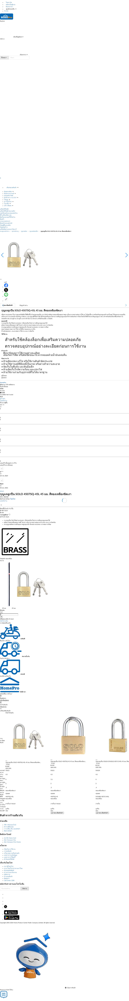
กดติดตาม (11, 384)
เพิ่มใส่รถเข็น (4, 621)
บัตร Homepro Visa (10, 840)
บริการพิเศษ (7, 205)
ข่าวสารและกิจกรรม (10, 872)
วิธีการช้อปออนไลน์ (10, 825)
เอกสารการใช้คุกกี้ (9, 857)
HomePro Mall (8, 195)
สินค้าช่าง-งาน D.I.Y (10, 197)
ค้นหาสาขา (9, 6)
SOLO (2, 491)
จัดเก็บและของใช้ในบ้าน (7, 217)
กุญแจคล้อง (24, 231)
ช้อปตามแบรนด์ (9, 193)
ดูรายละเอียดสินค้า (57, 813)
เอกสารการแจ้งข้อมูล (10, 855)
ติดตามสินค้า (8, 831)
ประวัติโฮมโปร (8, 866)
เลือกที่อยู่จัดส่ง (17, 37)
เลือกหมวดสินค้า (11, 187)
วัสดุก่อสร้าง (3, 227)
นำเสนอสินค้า (8, 876)
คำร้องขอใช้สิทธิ (9, 859)
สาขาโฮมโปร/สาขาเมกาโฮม (13, 868)
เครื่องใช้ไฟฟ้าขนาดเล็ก (7, 211)
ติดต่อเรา (7, 878)
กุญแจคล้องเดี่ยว (33, 231)
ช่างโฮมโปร (8, 201)
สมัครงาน (7, 874)
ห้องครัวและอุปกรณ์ (6, 223)
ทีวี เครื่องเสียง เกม (5, 215)
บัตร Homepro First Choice (12, 842)
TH (5, 11)
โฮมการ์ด (8, 2)
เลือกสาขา (22, 54)
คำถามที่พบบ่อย (9, 827)
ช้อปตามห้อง (8, 191)
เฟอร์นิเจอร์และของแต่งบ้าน (8, 213)
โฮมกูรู (6, 199)
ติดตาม (24, 888)
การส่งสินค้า (8, 851)
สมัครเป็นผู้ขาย (10, 4)
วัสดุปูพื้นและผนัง (5, 225)
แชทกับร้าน (3, 400)
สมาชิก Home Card (10, 838)
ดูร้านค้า (2, 398)
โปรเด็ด (6, 203)
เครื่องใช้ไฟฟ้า (4, 209)
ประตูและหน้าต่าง (4, 231)
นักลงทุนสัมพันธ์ (9, 870)
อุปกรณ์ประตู (15, 231)
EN (7, 11)
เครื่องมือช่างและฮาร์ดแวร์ (8, 229)
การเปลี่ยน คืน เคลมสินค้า (12, 829)
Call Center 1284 (9, 880)
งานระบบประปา (5, 221)
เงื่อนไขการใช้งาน (9, 849)
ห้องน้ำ (2, 219)
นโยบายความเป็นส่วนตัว (11, 853)
